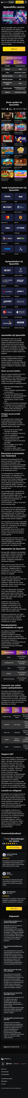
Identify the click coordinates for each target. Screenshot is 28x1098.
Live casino (10, 109)
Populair (3, 109)
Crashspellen (19, 109)
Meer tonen (14, 908)
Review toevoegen (14, 847)
